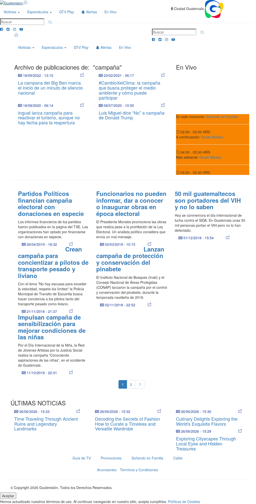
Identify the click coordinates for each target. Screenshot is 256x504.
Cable (177, 457)
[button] (50, 22)
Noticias (10, 11)
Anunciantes (106, 469)
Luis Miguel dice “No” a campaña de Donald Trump (131, 115)
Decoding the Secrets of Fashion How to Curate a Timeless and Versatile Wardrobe (127, 423)
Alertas (91, 11)
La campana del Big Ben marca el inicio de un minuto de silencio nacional (50, 87)
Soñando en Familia (222, 116)
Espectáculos (38, 11)
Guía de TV (81, 457)
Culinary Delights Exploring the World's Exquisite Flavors (207, 421)
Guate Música (212, 136)
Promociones (111, 457)
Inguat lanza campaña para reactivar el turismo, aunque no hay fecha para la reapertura (49, 117)
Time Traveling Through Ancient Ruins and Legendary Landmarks (46, 423)
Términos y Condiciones (139, 469)
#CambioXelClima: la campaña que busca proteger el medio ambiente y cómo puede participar (129, 90)
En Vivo (110, 11)
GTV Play (66, 11)
